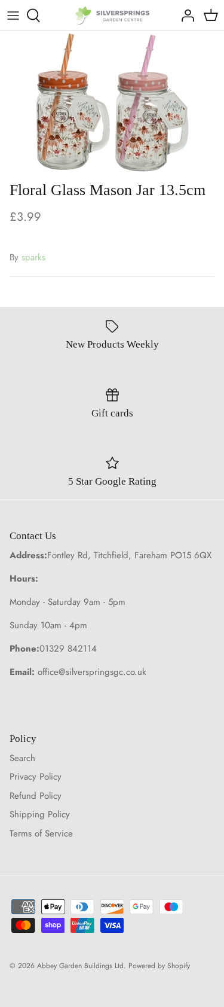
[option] (112, 103)
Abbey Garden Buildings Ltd (80, 965)
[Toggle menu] (13, 15)
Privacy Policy (36, 776)
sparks (33, 257)
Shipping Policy (40, 814)
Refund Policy (36, 795)
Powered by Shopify (159, 965)
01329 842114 (68, 648)
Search (22, 758)
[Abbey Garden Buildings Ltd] (112, 15)
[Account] (184, 15)
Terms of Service (41, 833)
